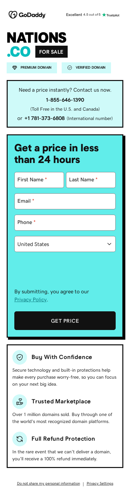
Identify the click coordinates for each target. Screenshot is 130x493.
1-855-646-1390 (65, 99)
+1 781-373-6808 (44, 118)
